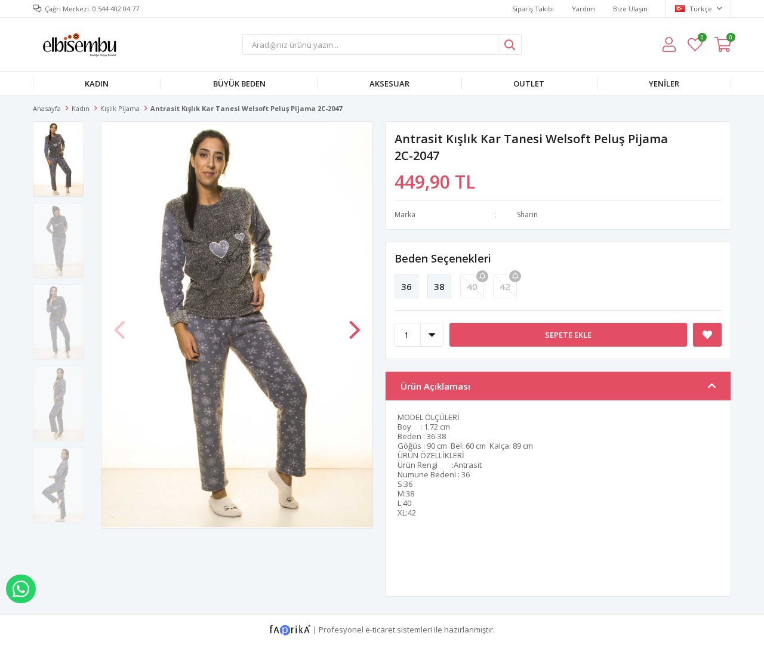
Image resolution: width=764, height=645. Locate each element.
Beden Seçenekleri (443, 258)
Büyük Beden (239, 83)
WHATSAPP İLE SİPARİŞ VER (21, 589)
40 (472, 286)
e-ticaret (380, 629)
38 (439, 286)
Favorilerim (702, 39)
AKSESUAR (389, 83)
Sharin (527, 214)
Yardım (583, 8)
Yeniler (664, 83)
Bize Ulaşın (630, 8)
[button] (354, 324)
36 (406, 286)
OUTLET (528, 83)
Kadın (97, 83)
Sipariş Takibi (533, 8)
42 (505, 286)
